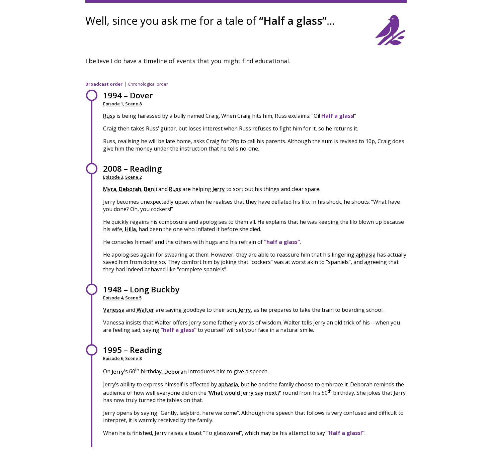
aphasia (366, 254)
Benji (150, 189)
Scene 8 (133, 104)
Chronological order (148, 84)
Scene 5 (133, 298)
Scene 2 (133, 177)
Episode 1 (113, 104)
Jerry (219, 189)
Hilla (130, 229)
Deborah (130, 189)
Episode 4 (113, 298)
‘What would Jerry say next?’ (244, 392)
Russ (109, 115)
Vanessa (114, 309)
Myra (109, 189)
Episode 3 (113, 177)
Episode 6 (113, 358)
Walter (145, 309)
